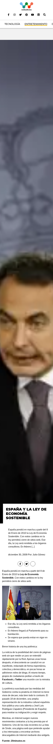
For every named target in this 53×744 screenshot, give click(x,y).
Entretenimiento (36, 24)
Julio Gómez (39, 554)
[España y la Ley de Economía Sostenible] (26, 281)
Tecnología (12, 24)
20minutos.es (18, 741)
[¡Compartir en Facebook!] (20, 563)
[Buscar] (44, 14)
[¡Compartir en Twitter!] (26, 563)
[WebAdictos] (26, 6)
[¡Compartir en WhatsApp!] (32, 563)
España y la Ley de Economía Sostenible (26, 513)
